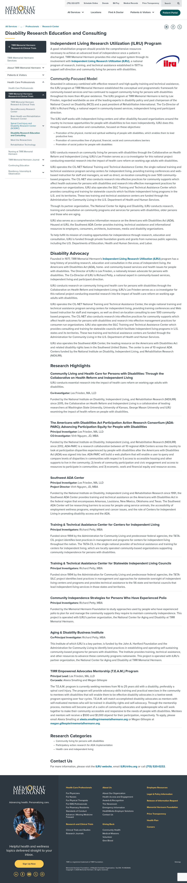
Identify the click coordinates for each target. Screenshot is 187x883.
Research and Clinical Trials (79, 824)
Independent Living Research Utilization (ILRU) (100, 61)
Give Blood (108, 840)
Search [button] (168, 3)
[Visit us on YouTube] (29, 874)
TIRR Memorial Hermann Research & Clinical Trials (23, 103)
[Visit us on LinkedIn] (16, 874)
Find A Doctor (115, 12)
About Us (107, 787)
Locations (96, 12)
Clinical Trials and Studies (78, 830)
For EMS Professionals (76, 804)
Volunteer (107, 837)
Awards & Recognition (113, 800)
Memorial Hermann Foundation (162, 807)
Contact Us (108, 814)
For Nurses (71, 797)
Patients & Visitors (140, 12)
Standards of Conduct (76, 811)
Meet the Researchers (21, 140)
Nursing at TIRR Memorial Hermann (20, 152)
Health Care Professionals (20, 88)
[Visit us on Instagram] (42, 874)
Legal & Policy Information (159, 794)
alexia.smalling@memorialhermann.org (104, 719)
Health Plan (152, 820)
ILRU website (104, 766)
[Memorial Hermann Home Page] (19, 9)
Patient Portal (170, 12)
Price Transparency (150, 3)
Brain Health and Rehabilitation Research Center (25, 117)
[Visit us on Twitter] (36, 874)
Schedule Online (91, 3)
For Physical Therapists (77, 800)
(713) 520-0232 (155, 766)
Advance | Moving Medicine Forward (79, 815)
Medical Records (131, 3)
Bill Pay (116, 3)
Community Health (111, 830)
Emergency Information (114, 807)
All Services (74, 12)
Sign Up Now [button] (29, 863)
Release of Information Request (162, 800)
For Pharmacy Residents (77, 807)
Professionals (32, 26)
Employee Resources (157, 787)
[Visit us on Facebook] (22, 874)
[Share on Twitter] (179, 27)
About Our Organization (114, 793)
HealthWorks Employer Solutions (118, 811)
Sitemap (178, 862)
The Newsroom (110, 804)
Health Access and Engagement (118, 797)
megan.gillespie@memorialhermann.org (75, 723)
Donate (105, 3)
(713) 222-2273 (73, 3)
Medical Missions (111, 833)
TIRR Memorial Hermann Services (20, 59)
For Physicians (73, 793)
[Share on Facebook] (173, 27)
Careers (151, 827)
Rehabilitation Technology (23, 144)
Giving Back (108, 824)
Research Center (50, 26)
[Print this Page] (166, 27)
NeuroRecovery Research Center (23, 110)
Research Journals (75, 833)
